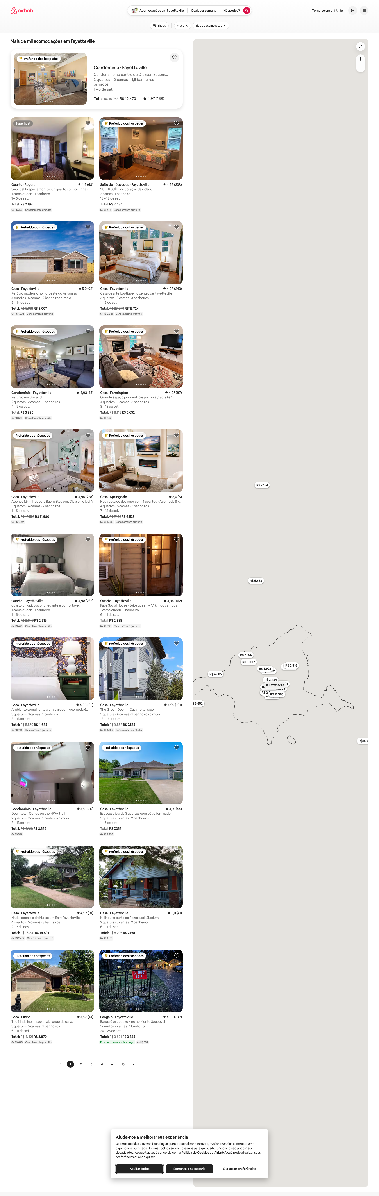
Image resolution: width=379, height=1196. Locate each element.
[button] (99, 98)
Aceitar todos (140, 1169)
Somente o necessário (189, 1169)
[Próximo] (133, 1064)
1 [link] (70, 1064)
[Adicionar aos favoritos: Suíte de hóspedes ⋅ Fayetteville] (176, 123)
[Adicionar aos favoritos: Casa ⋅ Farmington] (176, 331)
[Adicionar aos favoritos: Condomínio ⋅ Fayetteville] (87, 331)
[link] (60, 1064)
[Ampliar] (360, 58)
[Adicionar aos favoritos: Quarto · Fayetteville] (87, 539)
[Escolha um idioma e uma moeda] (352, 10)
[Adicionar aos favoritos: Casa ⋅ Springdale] (176, 435)
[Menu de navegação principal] (364, 10)
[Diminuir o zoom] (360, 67)
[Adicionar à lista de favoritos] (174, 57)
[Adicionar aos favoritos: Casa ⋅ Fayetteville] (87, 226)
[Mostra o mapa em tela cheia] (360, 46)
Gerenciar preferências (239, 1169)
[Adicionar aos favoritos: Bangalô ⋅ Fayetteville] (176, 955)
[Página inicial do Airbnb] (22, 10)
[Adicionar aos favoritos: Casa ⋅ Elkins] (87, 955)
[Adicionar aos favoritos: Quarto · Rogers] (87, 123)
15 (123, 1064)
